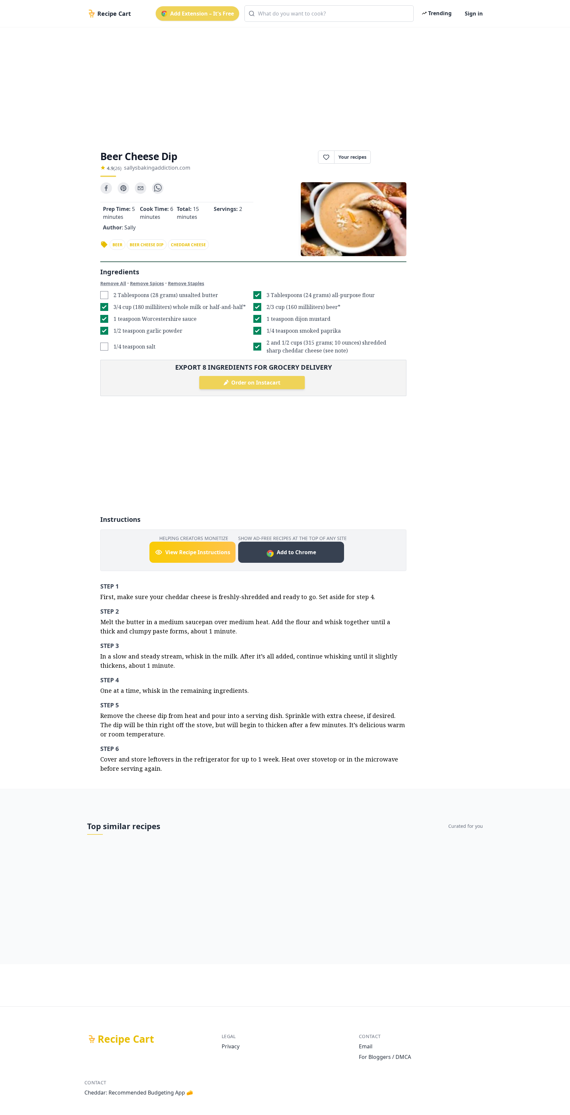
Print (391, 157)
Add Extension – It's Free (202, 13)
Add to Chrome (296, 552)
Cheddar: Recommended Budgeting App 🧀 (138, 1092)
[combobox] (329, 13)
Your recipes (352, 157)
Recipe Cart (126, 1039)
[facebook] (106, 188)
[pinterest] (123, 188)
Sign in (474, 13)
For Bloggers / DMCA (385, 1057)
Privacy (230, 1046)
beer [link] (117, 245)
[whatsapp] (158, 188)
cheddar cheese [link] (188, 245)
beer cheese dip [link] (147, 245)
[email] (140, 188)
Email (365, 1046)
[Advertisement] (282, 83)
